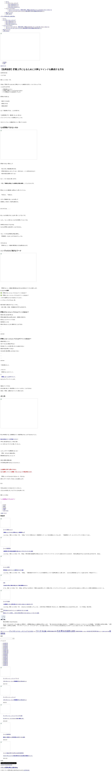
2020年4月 (5, 661)
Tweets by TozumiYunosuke (6, 764)
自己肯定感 (93, 631)
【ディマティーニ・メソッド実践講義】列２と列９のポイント (15, 681)
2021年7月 (5, 643)
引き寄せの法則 (63, 631)
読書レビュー (99, 631)
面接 (108, 631)
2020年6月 (5, 658)
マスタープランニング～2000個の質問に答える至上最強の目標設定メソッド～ (18, 755)
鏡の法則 (106, 631)
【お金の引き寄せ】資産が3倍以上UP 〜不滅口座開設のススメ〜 (15, 585)
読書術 (103, 631)
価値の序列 (54, 631)
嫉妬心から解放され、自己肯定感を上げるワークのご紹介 (14, 737)
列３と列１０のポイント (11, 24)
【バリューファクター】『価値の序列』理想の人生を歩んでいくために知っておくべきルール (27, 26)
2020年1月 (5, 665)
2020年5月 (5, 659)
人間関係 (48, 631)
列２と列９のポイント (11, 22)
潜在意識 (88, 631)
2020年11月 (5, 651)
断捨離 (80, 631)
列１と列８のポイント (11, 21)
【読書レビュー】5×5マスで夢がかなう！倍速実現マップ (14, 532)
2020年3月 (5, 662)
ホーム (4, 18)
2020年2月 (5, 663)
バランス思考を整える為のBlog (8, 16)
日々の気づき (84, 631)
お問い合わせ (6, 31)
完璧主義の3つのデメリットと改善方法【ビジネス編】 (13, 570)
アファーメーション (6, 631)
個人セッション (6, 29)
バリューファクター (7, 25)
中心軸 (44, 631)
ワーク (5, 513)
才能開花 (77, 631)
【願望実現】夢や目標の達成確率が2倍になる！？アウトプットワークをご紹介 (18, 551)
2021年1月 (5, 648)
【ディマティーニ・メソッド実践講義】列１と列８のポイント (15, 699)
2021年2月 (5, 647)
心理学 (73, 631)
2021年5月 (5, 644)
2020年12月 (5, 650)
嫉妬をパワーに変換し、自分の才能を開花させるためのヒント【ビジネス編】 (21, 613)
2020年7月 (5, 656)
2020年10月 (5, 652)
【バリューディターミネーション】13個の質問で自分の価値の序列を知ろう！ (24, 28)
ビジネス (30, 631)
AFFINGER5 (26, 770)
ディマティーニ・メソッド (9, 20)
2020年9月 (5, 654)
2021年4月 (5, 646)
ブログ (35, 631)
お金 (2, 513)
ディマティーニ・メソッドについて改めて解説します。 (13, 718)
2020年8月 (5, 655)
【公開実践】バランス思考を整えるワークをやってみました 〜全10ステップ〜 (18, 604)
